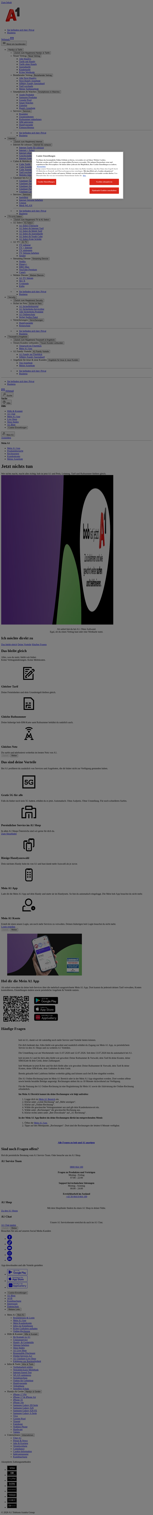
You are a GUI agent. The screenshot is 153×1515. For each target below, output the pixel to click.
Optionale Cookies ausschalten (104, 190)
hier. (84, 175)
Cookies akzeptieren (104, 182)
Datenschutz (41, 166)
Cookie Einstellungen (46, 182)
